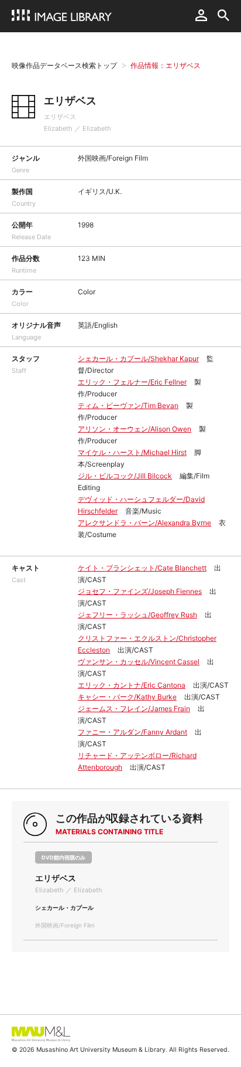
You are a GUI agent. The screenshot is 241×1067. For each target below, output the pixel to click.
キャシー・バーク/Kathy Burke (127, 696)
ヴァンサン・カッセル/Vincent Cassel (138, 661)
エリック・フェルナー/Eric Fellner (132, 382)
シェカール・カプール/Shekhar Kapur (138, 358)
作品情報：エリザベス (165, 65)
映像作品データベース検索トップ (64, 65)
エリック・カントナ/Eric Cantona (131, 685)
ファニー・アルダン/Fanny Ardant (132, 732)
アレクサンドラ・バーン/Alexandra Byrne (144, 522)
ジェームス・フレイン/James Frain (134, 708)
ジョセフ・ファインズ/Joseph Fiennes (140, 591)
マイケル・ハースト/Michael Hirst (132, 452)
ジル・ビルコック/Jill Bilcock (125, 475)
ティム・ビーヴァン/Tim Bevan (128, 405)
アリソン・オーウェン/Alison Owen (134, 428)
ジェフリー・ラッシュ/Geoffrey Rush (137, 614)
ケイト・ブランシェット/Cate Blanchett (142, 567)
